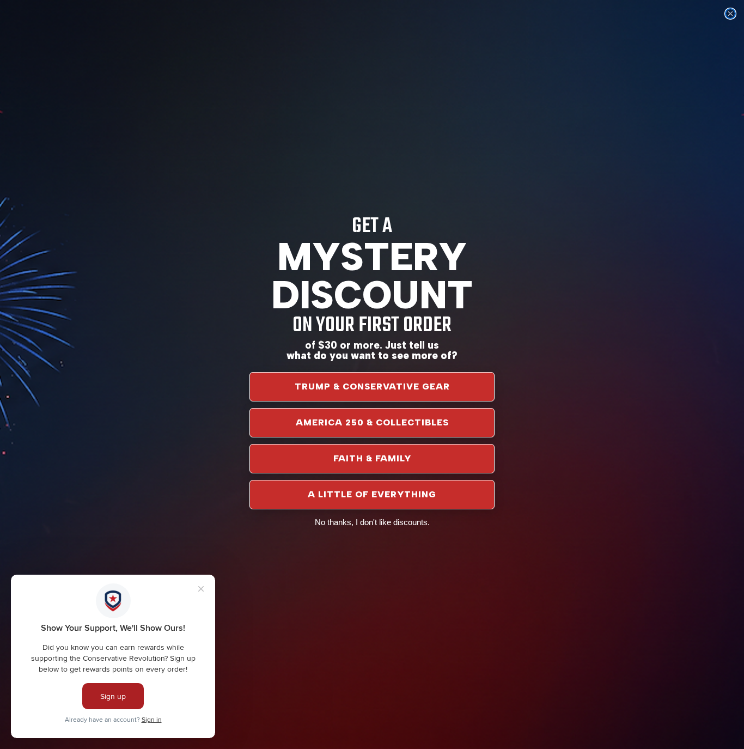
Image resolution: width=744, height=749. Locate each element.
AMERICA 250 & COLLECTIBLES (372, 422)
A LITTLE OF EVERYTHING (372, 494)
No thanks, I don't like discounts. (372, 522)
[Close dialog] (730, 14)
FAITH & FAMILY (372, 458)
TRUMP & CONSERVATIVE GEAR (372, 386)
